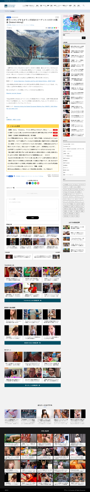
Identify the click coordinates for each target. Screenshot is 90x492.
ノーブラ (80, 199)
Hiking (32, 25)
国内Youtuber (66, 158)
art (71, 184)
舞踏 (82, 211)
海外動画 (9, 17)
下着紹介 (71, 204)
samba (76, 189)
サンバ (73, 196)
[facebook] (49, 28)
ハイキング (27, 25)
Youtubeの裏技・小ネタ (68, 144)
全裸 (82, 204)
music (66, 189)
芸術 (66, 213)
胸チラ (72, 211)
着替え (66, 211)
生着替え (81, 208)
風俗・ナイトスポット (68, 174)
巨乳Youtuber (79, 206)
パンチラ (67, 201)
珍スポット (65, 167)
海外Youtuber (66, 163)
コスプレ (67, 196)
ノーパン (73, 199)
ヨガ (66, 204)
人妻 (77, 204)
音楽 (64, 172)
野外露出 (9, 25)
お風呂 (66, 194)
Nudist (14, 25)
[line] (54, 28)
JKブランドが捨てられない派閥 (72, 187)
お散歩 (79, 191)
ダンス (66, 199)
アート (80, 194)
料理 (66, 208)
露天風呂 (67, 216)
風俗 (77, 216)
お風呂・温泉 (66, 153)
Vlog (82, 189)
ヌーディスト (20, 25)
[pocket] (56, 28)
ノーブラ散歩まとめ (67, 155)
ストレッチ (80, 196)
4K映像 (66, 184)
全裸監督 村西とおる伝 (13, 119)
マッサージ (80, 201)
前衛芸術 (67, 206)
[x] (51, 28)
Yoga (66, 191)
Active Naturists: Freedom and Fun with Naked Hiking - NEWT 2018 (34, 81)
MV (71, 189)
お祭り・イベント (67, 151)
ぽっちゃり (73, 194)
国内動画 (65, 160)
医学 (73, 206)
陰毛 (77, 213)
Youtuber (72, 191)
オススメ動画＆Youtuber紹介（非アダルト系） (74, 148)
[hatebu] (52, 28)
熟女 (75, 208)
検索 (64, 35)
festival (83, 184)
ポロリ (73, 201)
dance (76, 184)
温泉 (70, 208)
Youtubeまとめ (66, 146)
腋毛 (77, 211)
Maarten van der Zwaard (13, 93)
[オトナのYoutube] (10, 6)
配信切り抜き (66, 170)
